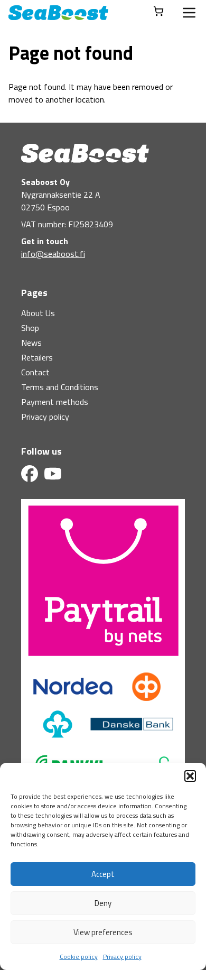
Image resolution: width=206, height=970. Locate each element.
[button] (190, 776)
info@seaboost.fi (53, 253)
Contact (35, 372)
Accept (103, 874)
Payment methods (54, 401)
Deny (103, 903)
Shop (30, 327)
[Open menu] (189, 12)
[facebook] (29, 473)
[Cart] (158, 11)
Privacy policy (122, 956)
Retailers (37, 357)
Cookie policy (79, 956)
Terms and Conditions (59, 387)
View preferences (103, 932)
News (31, 342)
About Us (38, 313)
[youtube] (52, 473)
